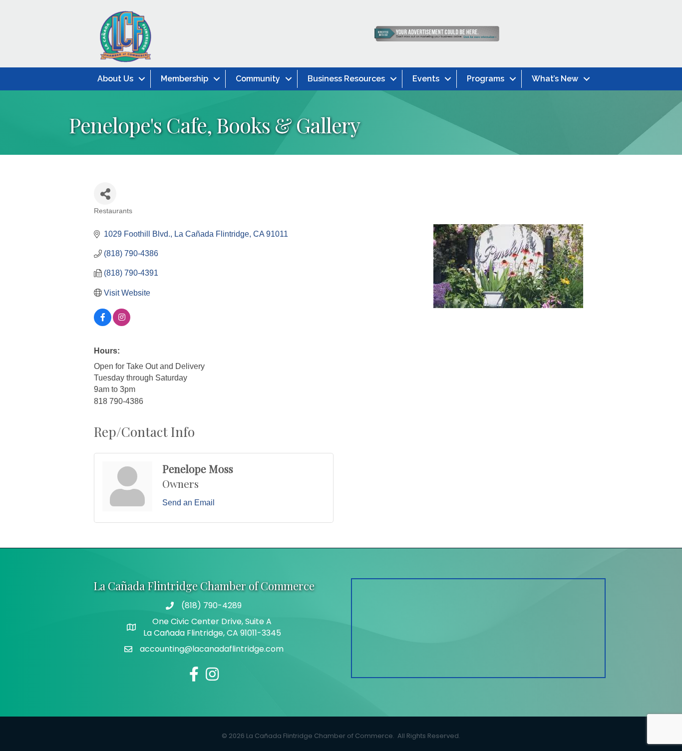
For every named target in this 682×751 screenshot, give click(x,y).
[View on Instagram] (121, 323)
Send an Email (188, 502)
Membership (184, 78)
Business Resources (346, 78)
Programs (485, 78)
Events (425, 78)
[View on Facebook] (102, 323)
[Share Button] (105, 193)
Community (258, 78)
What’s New (555, 78)
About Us (115, 78)
